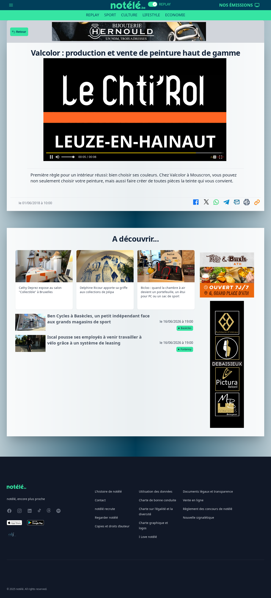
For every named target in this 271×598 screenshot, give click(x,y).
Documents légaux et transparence (208, 420)
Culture (129, 14)
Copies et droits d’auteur (112, 455)
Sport (110, 14)
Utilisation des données (155, 420)
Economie (175, 14)
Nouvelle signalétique (198, 446)
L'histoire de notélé (108, 420)
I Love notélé (148, 466)
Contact (100, 429)
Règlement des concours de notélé (207, 438)
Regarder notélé (106, 446)
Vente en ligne (193, 429)
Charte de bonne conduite (157, 429)
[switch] (152, 4)
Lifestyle (151, 14)
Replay (92, 14)
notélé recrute (105, 438)
